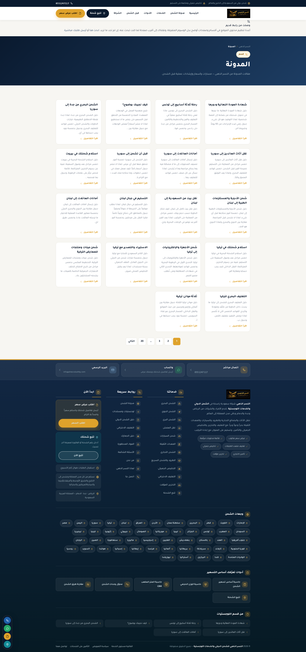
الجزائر (190, 532)
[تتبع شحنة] (7, 644)
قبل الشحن (132, 13)
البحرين (193, 523)
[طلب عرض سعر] (7, 636)
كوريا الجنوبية (238, 549)
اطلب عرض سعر (68, 13)
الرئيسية (194, 13)
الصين (94, 540)
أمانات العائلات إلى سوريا (183, 632)
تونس (206, 532)
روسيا (70, 549)
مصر (64, 523)
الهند (219, 540)
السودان (240, 532)
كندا (217, 557)
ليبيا (176, 532)
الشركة (118, 13)
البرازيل (201, 557)
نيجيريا (77, 532)
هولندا (102, 549)
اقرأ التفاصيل (239, 139)
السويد (86, 549)
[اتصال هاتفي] (7, 620)
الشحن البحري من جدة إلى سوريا (82, 623)
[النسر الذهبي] (238, 13)
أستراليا (184, 557)
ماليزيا (130, 540)
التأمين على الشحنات (79, 646)
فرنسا (151, 549)
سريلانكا (201, 549)
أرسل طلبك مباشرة (75, 30)
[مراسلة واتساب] (7, 628)
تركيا (109, 523)
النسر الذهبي (244, 47)
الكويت (223, 523)
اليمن (79, 523)
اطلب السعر (78, 423)
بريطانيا (183, 549)
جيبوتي (124, 532)
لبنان (123, 523)
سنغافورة (112, 540)
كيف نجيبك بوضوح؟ (137, 623)
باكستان (203, 540)
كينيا (93, 532)
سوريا (95, 523)
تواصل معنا (61, 646)
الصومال (141, 532)
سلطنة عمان (173, 523)
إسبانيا (118, 549)
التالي (131, 341)
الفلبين (166, 540)
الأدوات (148, 13)
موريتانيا (159, 532)
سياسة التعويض (100, 646)
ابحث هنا (94, 30)
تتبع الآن (78, 455)
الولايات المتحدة (236, 557)
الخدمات (161, 13)
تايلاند (218, 549)
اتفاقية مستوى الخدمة (122, 646)
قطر (209, 523)
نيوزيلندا (166, 557)
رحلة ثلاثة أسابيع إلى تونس (182, 623)
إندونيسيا (148, 540)
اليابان (79, 540)
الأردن (154, 523)
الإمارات (241, 523)
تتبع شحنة (95, 13)
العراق (139, 523)
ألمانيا (167, 549)
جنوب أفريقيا (238, 540)
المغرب (223, 532)
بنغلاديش (184, 540)
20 (142, 341)
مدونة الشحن (177, 13)
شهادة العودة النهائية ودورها (230, 623)
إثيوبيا (108, 532)
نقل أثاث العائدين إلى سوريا (231, 632)
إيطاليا (135, 549)
